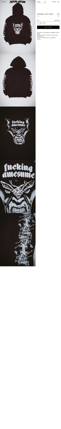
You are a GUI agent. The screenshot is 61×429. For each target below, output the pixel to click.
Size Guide (57, 20)
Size (38, 20)
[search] (45, 2)
